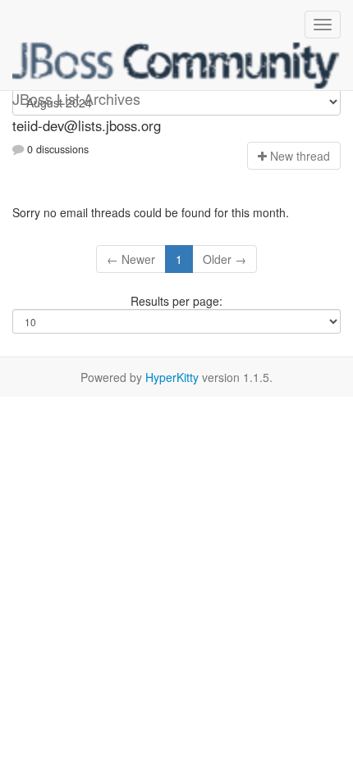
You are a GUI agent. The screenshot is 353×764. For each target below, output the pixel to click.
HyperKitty (172, 377)
